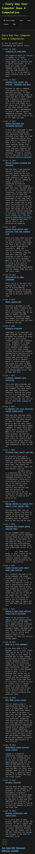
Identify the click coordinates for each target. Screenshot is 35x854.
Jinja (22, 727)
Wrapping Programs (14, 328)
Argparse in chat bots (16, 51)
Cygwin (25, 401)
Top (3, 848)
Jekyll (8, 620)
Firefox (12, 834)
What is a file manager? (17, 644)
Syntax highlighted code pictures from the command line (18, 231)
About (21, 20)
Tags (14, 24)
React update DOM (13, 302)
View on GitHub (10, 20)
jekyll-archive (25, 620)
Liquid (8, 754)
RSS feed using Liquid (16, 700)
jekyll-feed (18, 704)
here (28, 361)
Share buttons (12, 762)
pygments (9, 265)
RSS (13, 848)
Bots (29, 20)
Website (6, 851)
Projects (6, 24)
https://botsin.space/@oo (20, 157)
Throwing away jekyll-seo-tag (19, 452)
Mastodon (20, 848)
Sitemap (15, 851)
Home (8, 848)
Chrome (29, 832)
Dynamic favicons (13, 782)
